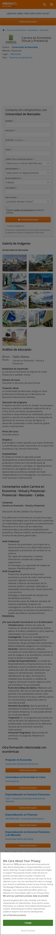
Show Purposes (28, 930)
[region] (28, 893)
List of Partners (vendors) (14, 915)
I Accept (28, 922)
